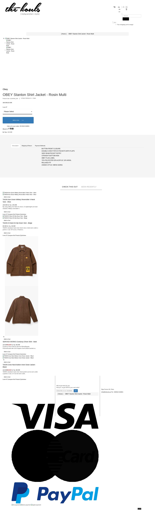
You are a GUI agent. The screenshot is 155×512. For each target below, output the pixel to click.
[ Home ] (63, 34)
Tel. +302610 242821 (117, 392)
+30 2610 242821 (24, 126)
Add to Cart (16, 120)
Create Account (18, 385)
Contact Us (104, 385)
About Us (37, 385)
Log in (15, 389)
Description (15, 145)
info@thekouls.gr (106, 392)
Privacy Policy (38, 400)
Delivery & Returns (40, 389)
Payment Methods (40, 145)
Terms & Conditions (40, 396)
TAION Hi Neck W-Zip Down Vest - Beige (17, 223)
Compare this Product (14, 214)
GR (119, 9)
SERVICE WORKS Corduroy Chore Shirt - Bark (20, 342)
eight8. (139, 509)
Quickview (23, 214)
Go (76, 390)
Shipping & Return (27, 145)
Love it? (5, 107)
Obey (5, 89)
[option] (10, 43)
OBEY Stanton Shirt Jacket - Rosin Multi (81, 34)
